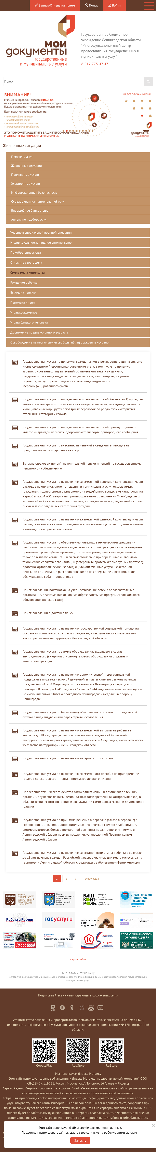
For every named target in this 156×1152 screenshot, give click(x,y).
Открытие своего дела (26, 262)
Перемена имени (22, 302)
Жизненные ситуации (26, 165)
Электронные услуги (25, 183)
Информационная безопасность (34, 192)
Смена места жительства (27, 272)
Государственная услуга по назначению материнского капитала (68, 758)
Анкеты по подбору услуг (29, 219)
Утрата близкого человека (29, 322)
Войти (116, 5)
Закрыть (80, 1140)
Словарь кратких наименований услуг (38, 201)
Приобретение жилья (25, 252)
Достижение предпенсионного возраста (39, 332)
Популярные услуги (25, 174)
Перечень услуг (22, 157)
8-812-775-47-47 (95, 64)
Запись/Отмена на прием (56, 5)
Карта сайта (78, 959)
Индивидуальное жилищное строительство (41, 242)
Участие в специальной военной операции (41, 232)
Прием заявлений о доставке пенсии (49, 613)
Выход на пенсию (23, 292)
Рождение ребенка (24, 282)
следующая (92, 878)
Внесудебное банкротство (30, 210)
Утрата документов (23, 312)
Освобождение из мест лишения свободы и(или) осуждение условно (59, 342)
